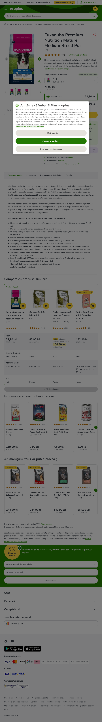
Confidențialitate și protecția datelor (30, 126)
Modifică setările (51, 133)
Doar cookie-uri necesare (51, 149)
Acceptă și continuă (51, 141)
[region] (51, 127)
